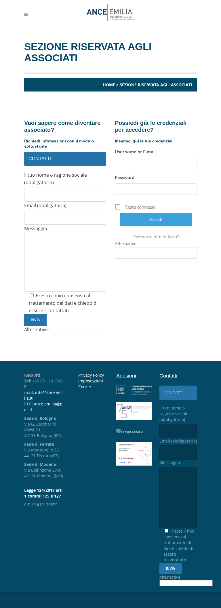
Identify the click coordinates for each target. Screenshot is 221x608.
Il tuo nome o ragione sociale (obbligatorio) (173, 413)
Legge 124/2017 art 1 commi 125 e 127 (43, 493)
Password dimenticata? (156, 236)
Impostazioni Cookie (90, 383)
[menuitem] (93, 384)
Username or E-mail (135, 152)
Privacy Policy (91, 375)
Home (109, 84)
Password (124, 177)
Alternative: (36, 329)
